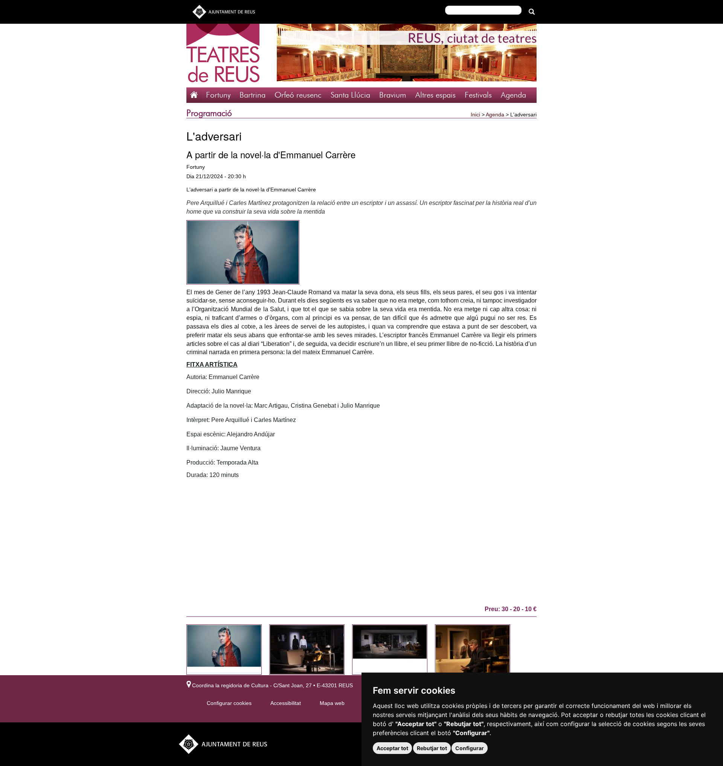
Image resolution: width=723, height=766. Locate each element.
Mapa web (332, 703)
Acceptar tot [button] (392, 748)
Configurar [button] (469, 748)
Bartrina (252, 95)
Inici (475, 115)
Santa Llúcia (350, 95)
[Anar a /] (193, 94)
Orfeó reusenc (298, 95)
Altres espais (435, 95)
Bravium (392, 95)
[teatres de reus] (222, 55)
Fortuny (218, 95)
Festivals (478, 95)
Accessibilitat (285, 703)
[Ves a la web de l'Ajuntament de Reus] (223, 11)
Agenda (513, 95)
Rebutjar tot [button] (432, 748)
